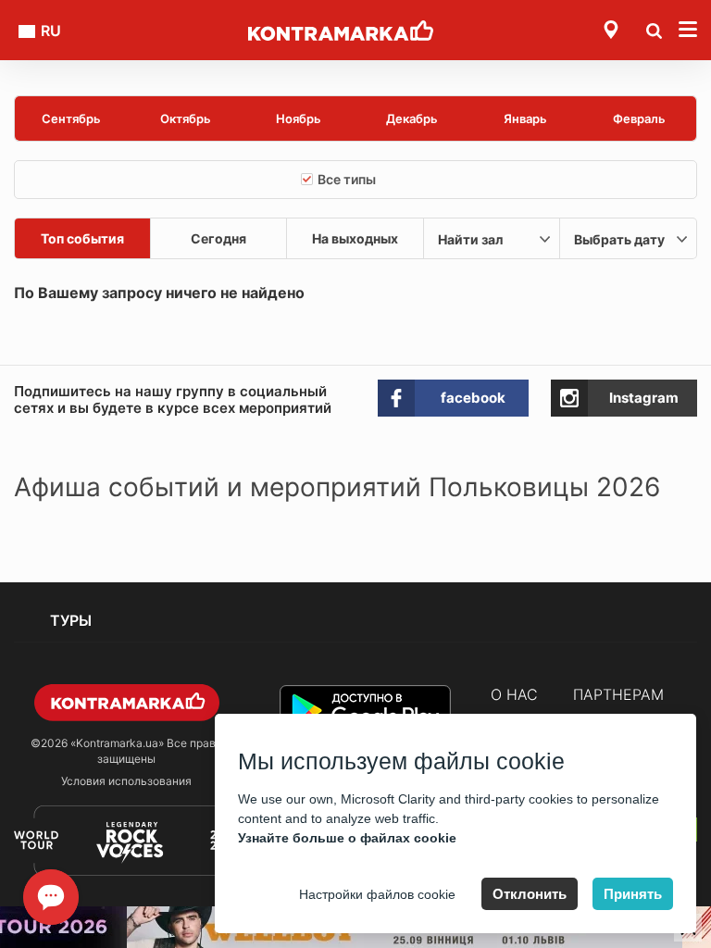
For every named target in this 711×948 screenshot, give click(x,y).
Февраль (639, 118)
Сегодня (218, 238)
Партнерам (618, 694)
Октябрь (185, 118)
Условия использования (126, 781)
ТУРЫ (71, 620)
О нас (514, 694)
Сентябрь (71, 118)
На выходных (355, 238)
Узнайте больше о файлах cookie (347, 837)
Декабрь (412, 118)
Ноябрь (298, 118)
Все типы (347, 179)
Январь (525, 118)
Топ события (82, 238)
